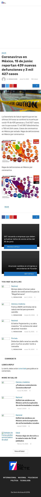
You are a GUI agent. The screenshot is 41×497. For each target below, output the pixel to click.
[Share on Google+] (11, 86)
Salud (4, 53)
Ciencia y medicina (18, 304)
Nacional (14, 286)
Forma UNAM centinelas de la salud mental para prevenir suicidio (23, 309)
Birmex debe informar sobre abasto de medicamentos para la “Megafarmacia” (25, 291)
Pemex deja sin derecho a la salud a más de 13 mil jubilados (27, 438)
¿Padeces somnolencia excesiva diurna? (26, 386)
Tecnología (25, 481)
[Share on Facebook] (3, 86)
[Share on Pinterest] (15, 86)
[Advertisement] (20, 27)
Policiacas (33, 478)
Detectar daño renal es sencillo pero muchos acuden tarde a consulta (24, 343)
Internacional (9, 478)
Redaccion (13, 79)
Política (14, 481)
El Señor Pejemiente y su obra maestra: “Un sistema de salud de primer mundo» (24, 326)
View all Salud (19, 451)
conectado (22, 369)
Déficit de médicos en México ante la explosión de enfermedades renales (27, 402)
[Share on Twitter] (7, 86)
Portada (14, 338)
